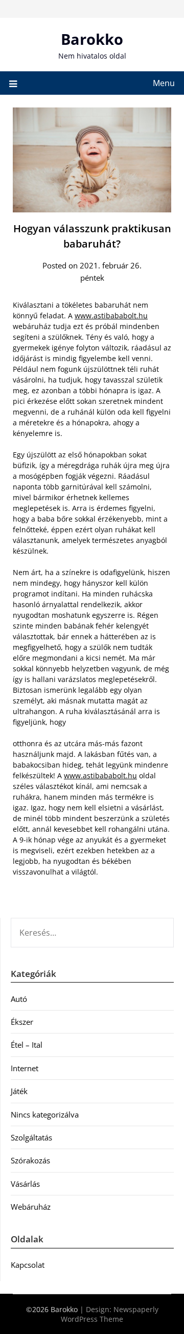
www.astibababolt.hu (111, 315)
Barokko (92, 39)
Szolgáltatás (31, 1137)
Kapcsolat (27, 1265)
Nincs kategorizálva (45, 1114)
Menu (164, 83)
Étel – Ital (26, 1045)
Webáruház (31, 1207)
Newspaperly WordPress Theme (109, 1314)
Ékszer (22, 1022)
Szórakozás (30, 1160)
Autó (19, 999)
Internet (24, 1068)
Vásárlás (25, 1184)
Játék (19, 1091)
